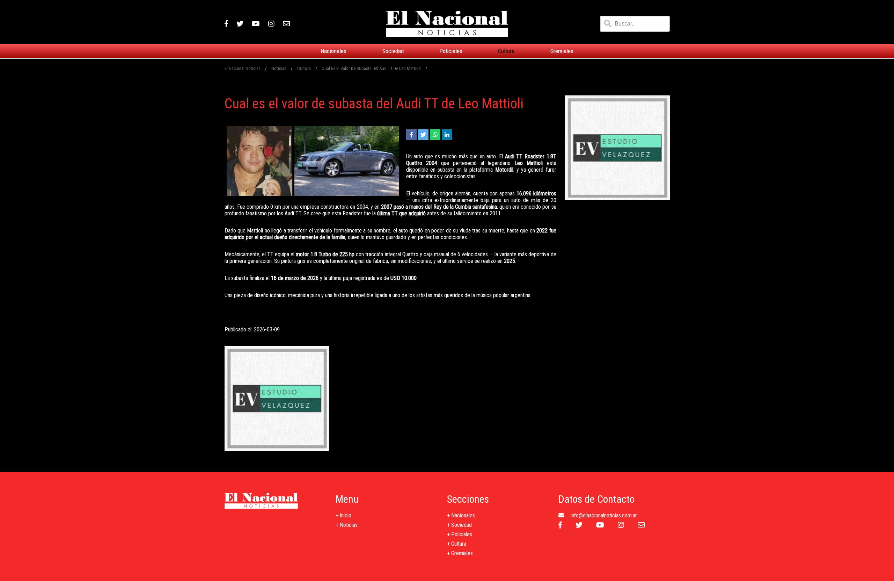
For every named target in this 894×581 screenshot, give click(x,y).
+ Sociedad (459, 525)
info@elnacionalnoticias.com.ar (604, 515)
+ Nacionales (461, 515)
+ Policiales (459, 534)
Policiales (450, 51)
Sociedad (393, 51)
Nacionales (333, 51)
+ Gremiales (460, 553)
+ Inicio (343, 515)
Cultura (506, 51)
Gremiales (561, 51)
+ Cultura (456, 543)
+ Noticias (347, 525)
